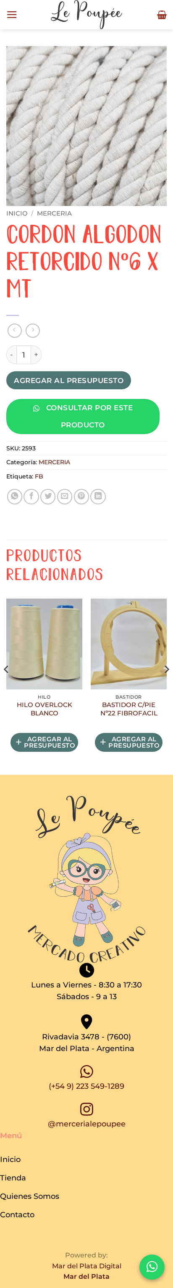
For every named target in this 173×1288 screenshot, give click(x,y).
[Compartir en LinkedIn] (97, 496)
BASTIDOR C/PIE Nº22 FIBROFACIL (128, 709)
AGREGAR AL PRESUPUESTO (68, 380)
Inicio (17, 213)
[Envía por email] (64, 496)
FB (39, 476)
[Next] (166, 686)
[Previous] (7, 686)
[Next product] (15, 331)
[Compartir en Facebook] (31, 496)
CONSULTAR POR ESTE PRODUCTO (88, 416)
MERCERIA (54, 213)
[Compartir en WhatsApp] (14, 496)
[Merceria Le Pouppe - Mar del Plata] (86, 14)
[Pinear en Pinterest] (81, 496)
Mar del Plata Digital (86, 1266)
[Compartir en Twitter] (47, 496)
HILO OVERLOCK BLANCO (44, 709)
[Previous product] (33, 331)
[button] (12, 15)
